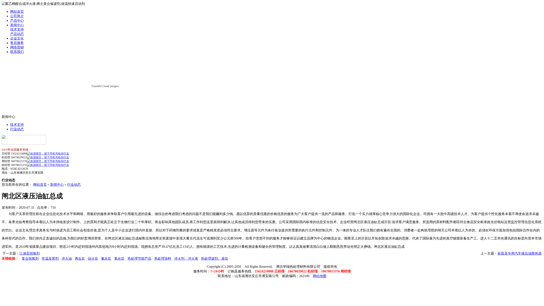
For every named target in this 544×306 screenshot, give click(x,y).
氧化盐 (119, 258)
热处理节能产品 (139, 258)
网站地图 (319, 276)
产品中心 (17, 20)
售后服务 (17, 43)
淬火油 (67, 258)
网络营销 (17, 47)
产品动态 (17, 34)
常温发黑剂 (50, 258)
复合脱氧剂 (30, 258)
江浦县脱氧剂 (29, 253)
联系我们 (17, 52)
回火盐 (93, 258)
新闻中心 (17, 25)
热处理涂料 (162, 258)
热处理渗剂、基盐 (214, 258)
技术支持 (17, 29)
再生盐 (80, 258)
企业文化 (17, 38)
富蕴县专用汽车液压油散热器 (519, 253)
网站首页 (17, 11)
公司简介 (17, 16)
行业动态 (17, 129)
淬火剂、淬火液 (186, 258)
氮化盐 (106, 258)
